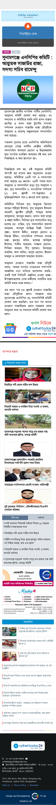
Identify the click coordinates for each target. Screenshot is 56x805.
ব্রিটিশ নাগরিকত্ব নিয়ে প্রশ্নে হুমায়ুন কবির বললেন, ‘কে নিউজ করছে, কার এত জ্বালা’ (27, 541)
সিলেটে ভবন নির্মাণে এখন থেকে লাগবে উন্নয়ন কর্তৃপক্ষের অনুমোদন (26, 677)
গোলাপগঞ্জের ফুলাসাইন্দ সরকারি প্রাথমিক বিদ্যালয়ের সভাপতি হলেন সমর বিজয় (23, 461)
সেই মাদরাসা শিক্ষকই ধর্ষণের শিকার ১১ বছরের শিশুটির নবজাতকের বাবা (26, 525)
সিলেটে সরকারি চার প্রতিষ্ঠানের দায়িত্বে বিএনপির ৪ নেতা (27, 685)
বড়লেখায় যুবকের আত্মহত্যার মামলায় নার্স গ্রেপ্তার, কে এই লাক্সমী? (27, 667)
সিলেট (6, 52)
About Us (6, 785)
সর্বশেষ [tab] (41, 517)
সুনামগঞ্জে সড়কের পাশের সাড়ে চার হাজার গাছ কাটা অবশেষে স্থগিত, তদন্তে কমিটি (26, 433)
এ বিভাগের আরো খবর (15, 363)
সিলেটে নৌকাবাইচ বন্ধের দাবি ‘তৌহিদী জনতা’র (36, 642)
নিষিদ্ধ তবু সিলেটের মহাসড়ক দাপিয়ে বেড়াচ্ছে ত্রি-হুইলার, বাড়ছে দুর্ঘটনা (35, 630)
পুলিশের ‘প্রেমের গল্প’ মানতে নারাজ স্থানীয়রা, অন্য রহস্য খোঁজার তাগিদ (26, 714)
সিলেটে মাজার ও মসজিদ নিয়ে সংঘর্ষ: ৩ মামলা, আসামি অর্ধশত (26, 408)
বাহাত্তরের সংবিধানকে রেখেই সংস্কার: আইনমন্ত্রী (26, 484)
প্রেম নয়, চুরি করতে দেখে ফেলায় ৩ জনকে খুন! (34, 655)
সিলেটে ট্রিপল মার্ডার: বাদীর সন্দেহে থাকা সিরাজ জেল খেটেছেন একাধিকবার (25, 694)
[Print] (16, 52)
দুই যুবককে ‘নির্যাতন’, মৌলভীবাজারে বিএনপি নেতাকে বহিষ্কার (26, 508)
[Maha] (28, 601)
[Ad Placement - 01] (28, 15)
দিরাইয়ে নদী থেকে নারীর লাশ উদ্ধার (21, 384)
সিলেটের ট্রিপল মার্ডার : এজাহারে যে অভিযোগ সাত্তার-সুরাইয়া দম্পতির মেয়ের (25, 704)
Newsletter (34, 785)
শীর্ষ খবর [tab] (15, 517)
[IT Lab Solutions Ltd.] (28, 577)
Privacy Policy (20, 785)
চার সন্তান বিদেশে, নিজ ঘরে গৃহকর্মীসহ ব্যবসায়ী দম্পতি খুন (28, 722)
